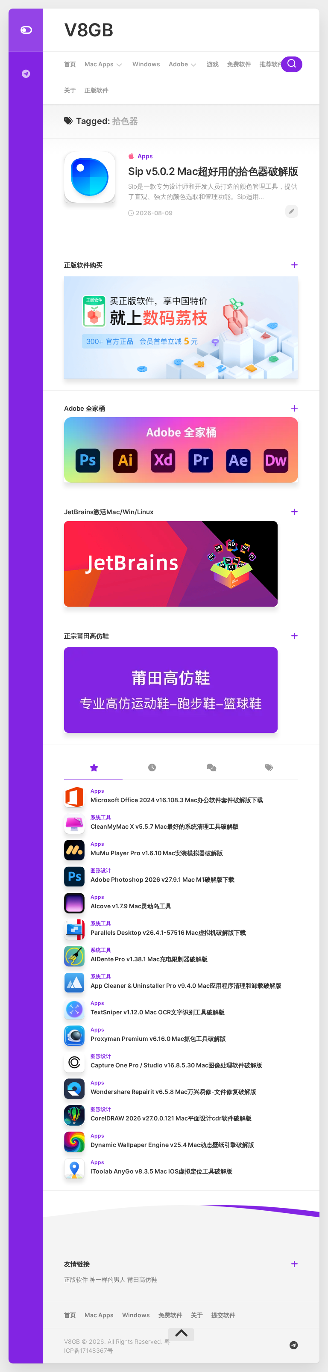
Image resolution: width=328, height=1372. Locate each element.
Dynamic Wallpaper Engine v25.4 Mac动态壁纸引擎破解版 (172, 1144)
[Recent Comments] (210, 768)
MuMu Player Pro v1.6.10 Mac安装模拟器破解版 (157, 852)
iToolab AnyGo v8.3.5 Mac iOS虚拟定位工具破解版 (161, 1171)
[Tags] (269, 768)
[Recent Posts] (152, 768)
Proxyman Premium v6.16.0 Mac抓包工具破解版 (158, 1038)
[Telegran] (25, 74)
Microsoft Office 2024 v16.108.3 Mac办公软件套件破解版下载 (177, 799)
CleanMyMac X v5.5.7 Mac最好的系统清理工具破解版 (165, 826)
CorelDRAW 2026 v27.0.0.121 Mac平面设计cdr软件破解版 (171, 1118)
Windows (146, 64)
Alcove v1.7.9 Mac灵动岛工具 (131, 906)
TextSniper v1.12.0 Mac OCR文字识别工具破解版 (158, 1012)
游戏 (213, 64)
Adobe (178, 64)
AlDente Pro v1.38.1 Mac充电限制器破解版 (149, 959)
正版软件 (96, 90)
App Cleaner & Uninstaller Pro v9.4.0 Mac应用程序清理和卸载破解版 (186, 985)
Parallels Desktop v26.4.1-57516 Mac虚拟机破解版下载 (168, 932)
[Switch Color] (26, 30)
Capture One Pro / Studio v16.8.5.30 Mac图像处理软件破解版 (176, 1065)
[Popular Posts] (93, 768)
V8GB (88, 30)
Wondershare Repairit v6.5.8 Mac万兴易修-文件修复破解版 (173, 1091)
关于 (70, 90)
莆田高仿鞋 (142, 1279)
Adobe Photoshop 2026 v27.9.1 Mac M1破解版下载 (162, 879)
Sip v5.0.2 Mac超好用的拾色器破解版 (213, 171)
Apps (145, 156)
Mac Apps (99, 64)
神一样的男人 (108, 1279)
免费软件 (239, 64)
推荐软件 (272, 64)
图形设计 (101, 870)
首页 (70, 64)
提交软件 (223, 1315)
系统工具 (101, 817)
